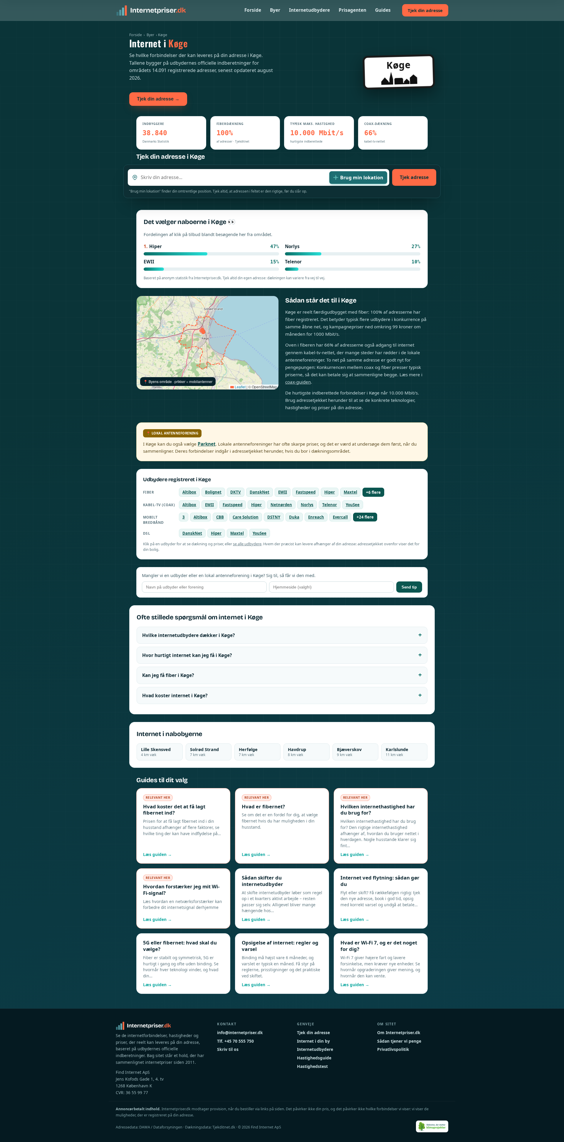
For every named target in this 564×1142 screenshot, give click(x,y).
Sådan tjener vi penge (399, 1041)
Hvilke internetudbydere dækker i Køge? (188, 635)
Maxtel (350, 492)
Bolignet (213, 492)
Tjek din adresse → (158, 98)
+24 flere (365, 517)
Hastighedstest (312, 1066)
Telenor (329, 504)
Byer (275, 10)
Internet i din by (313, 1041)
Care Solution (245, 517)
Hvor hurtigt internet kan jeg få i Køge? (187, 655)
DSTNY (273, 517)
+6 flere (373, 492)
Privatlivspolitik (393, 1049)
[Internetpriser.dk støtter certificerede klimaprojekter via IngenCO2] (432, 1126)
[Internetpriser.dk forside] (151, 10)
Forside (252, 10)
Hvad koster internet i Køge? (174, 695)
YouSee (353, 504)
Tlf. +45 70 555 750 (235, 1041)
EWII (282, 492)
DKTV (235, 492)
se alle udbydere (247, 543)
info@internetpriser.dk (240, 1032)
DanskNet (259, 492)
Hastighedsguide (314, 1058)
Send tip (409, 587)
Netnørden (281, 504)
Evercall (340, 517)
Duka (294, 517)
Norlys (307, 504)
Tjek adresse (414, 177)
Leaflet (240, 386)
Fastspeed (305, 492)
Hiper (329, 492)
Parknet (207, 444)
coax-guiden (298, 382)
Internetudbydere (309, 10)
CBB (220, 517)
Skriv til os (228, 1049)
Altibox (189, 492)
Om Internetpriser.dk (398, 1032)
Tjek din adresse (425, 10)
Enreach (316, 517)
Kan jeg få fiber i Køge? (168, 675)
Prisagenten (352, 10)
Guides (383, 10)
